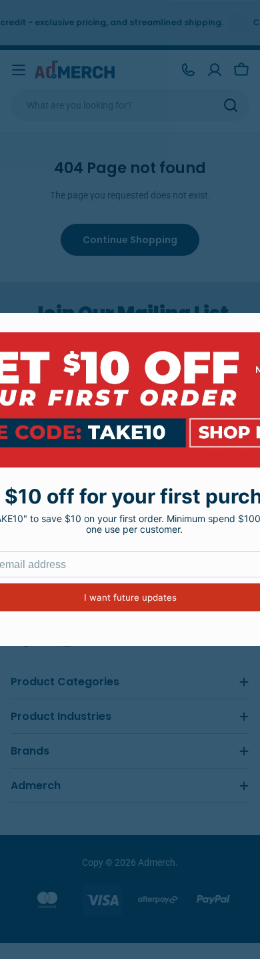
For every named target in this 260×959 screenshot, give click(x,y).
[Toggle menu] (19, 70)
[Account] (215, 70)
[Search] (231, 105)
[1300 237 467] (188, 70)
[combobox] (130, 105)
